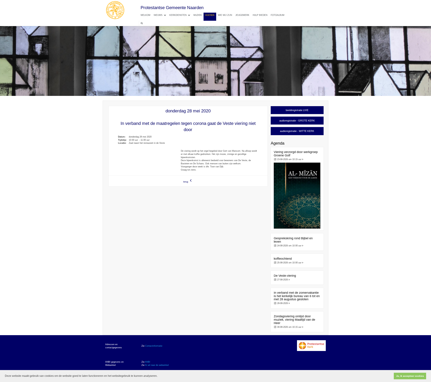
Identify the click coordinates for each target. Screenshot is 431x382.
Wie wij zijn (225, 15)
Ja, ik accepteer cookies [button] (410, 376)
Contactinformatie (153, 346)
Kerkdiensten (178, 15)
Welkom (145, 15)
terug (186, 181)
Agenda (209, 15)
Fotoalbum (277, 15)
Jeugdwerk (242, 15)
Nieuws (158, 15)
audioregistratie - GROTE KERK (297, 120)
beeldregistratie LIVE (297, 110)
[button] (158, 376)
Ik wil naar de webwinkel (157, 365)
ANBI (147, 362)
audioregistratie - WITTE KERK (297, 131)
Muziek (197, 15)
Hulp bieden (260, 15)
